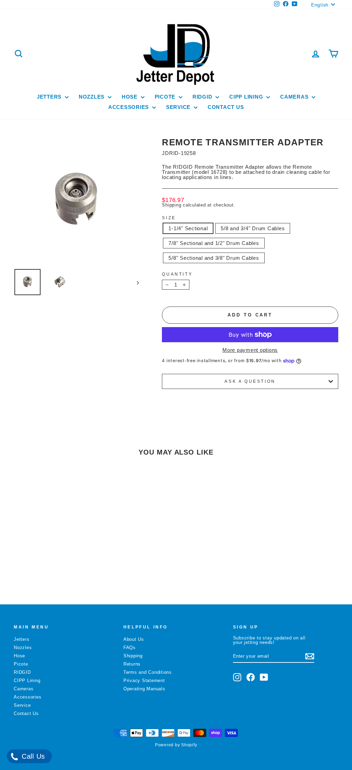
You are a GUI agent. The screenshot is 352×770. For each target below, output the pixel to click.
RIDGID (203, 97)
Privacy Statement (144, 680)
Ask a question (249, 381)
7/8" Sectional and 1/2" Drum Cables (213, 243)
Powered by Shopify (176, 745)
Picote (166, 97)
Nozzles (92, 97)
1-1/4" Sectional (188, 228)
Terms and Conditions (147, 672)
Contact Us (226, 107)
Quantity (177, 274)
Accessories (129, 107)
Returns (132, 664)
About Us (133, 639)
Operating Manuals (144, 688)
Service (179, 107)
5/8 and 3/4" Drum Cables (253, 228)
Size (169, 218)
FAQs (129, 647)
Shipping (171, 205)
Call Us (32, 756)
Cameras (295, 97)
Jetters (50, 97)
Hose (130, 97)
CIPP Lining (247, 97)
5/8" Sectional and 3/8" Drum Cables (213, 258)
